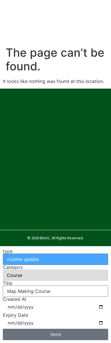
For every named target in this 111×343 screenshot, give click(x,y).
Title (7, 283)
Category (13, 267)
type (8, 251)
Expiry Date (15, 315)
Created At (14, 299)
